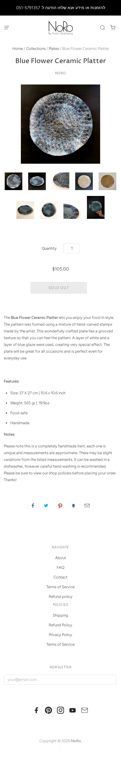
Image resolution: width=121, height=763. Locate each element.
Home (17, 48)
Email (87, 505)
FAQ (60, 567)
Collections (36, 48)
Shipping (60, 615)
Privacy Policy (60, 634)
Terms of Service (60, 587)
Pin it (60, 505)
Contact (60, 577)
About (60, 558)
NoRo (60, 73)
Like (33, 505)
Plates (54, 48)
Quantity (49, 248)
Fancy (73, 505)
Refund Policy (60, 625)
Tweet (46, 505)
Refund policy (61, 596)
